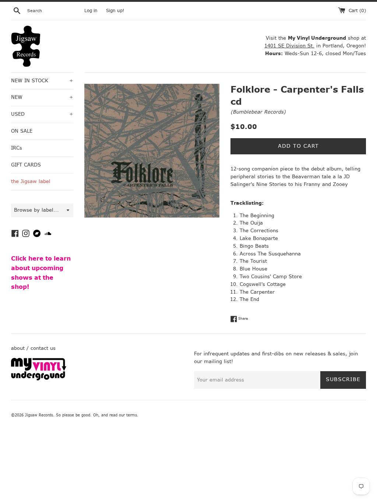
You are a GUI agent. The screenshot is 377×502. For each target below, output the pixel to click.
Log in (91, 11)
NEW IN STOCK (42, 81)
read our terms (123, 415)
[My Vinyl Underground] (38, 379)
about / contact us (33, 348)
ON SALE (21, 131)
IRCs (16, 148)
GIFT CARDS (26, 165)
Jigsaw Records (39, 415)
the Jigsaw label (30, 181)
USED (42, 114)
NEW (42, 97)
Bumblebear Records (258, 112)
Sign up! (115, 11)
